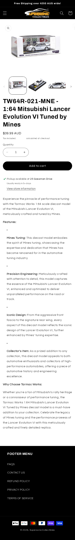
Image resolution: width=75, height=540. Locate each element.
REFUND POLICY (18, 481)
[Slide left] (4, 87)
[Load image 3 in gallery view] (57, 85)
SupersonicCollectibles (42, 530)
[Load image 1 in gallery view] (18, 85)
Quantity (8, 144)
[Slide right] (71, 87)
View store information (21, 188)
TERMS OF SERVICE (20, 498)
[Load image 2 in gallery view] (37, 85)
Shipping (21, 138)
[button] (5, 13)
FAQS (11, 464)
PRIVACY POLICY (18, 489)
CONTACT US (16, 472)
